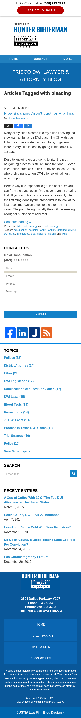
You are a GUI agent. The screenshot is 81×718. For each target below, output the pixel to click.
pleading (41, 233)
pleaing (52, 233)
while (64, 233)
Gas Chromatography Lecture (26, 557)
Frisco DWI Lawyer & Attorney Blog (40, 35)
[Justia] (34, 332)
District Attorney (19, 365)
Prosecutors (16, 412)
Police (11, 443)
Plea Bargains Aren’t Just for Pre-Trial (39, 113)
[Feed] (46, 332)
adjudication (20, 229)
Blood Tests (16, 404)
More (67, 58)
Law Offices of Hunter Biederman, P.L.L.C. (40, 701)
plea (33, 233)
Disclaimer (40, 647)
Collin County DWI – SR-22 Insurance (31, 515)
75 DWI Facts (17, 420)
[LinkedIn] (22, 332)
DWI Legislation (19, 381)
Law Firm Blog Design (39, 712)
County (52, 229)
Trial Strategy (50, 226)
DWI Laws (14, 396)
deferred (62, 229)
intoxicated (23, 233)
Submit (41, 314)
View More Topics (17, 451)
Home (13, 58)
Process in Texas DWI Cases (28, 428)
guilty (12, 233)
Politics (12, 357)
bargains (34, 229)
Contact (40, 58)
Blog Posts (40, 658)
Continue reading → (18, 222)
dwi (6, 233)
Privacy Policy (40, 635)
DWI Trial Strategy (26, 226)
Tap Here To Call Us (40, 10)
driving (72, 229)
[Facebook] (10, 332)
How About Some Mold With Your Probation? (37, 527)
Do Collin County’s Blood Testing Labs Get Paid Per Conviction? (39, 542)
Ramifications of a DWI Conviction (32, 389)
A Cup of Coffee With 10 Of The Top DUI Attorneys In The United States (33, 500)
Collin (43, 229)
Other (11, 373)
